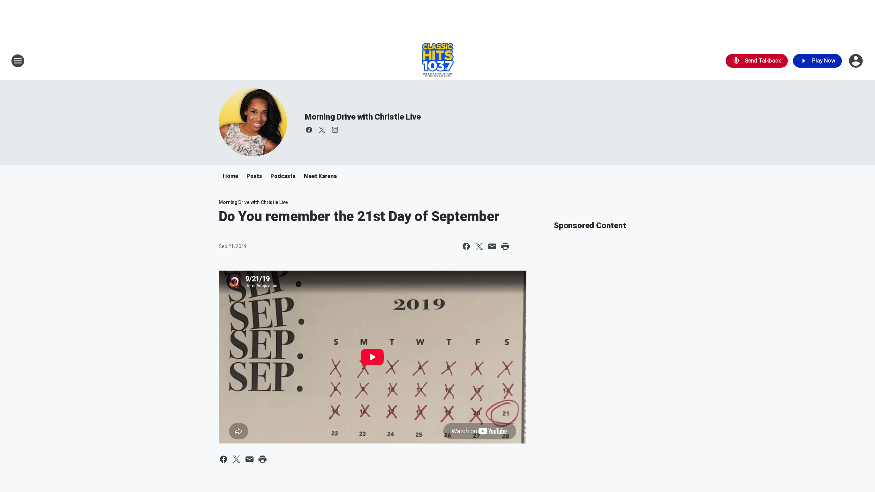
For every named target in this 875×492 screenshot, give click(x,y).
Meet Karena (320, 176)
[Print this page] (505, 246)
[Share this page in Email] (492, 246)
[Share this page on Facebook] (466, 246)
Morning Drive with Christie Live (363, 117)
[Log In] (856, 61)
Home (230, 176)
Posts (254, 176)
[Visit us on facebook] (309, 130)
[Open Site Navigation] (18, 61)
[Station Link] (438, 61)
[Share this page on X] (479, 246)
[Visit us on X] (322, 130)
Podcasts (283, 176)
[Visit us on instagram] (335, 130)
